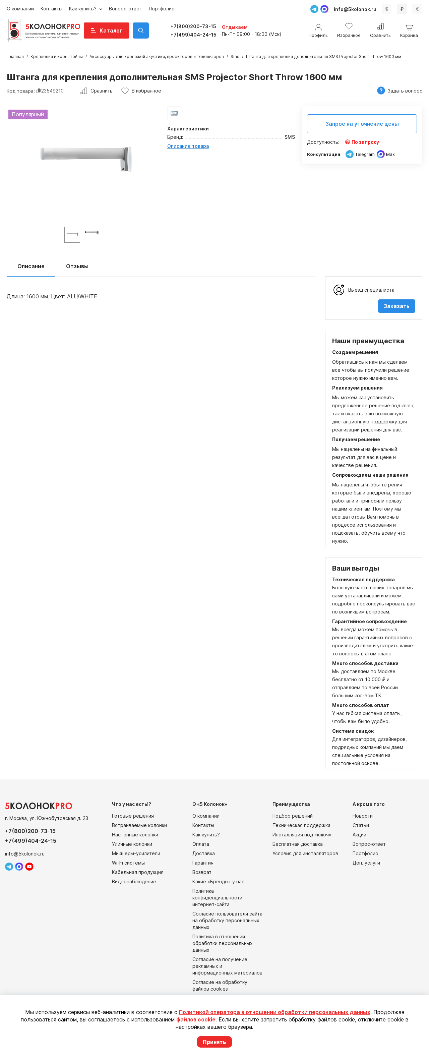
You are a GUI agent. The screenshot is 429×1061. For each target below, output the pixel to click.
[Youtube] (29, 867)
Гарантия (202, 863)
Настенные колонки (135, 834)
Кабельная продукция (138, 872)
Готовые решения (133, 816)
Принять (214, 1042)
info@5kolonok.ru (355, 9)
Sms (235, 56)
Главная (15, 56)
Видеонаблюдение (134, 881)
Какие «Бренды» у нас (218, 881)
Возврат (201, 872)
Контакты (51, 8)
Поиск (141, 30)
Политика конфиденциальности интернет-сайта (217, 897)
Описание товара (188, 146)
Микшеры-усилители (136, 853)
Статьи (361, 825)
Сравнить (101, 91)
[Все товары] (174, 113)
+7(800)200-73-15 (193, 26)
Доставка (203, 853)
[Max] (324, 9)
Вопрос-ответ (125, 8)
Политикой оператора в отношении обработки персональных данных (274, 1012)
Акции (359, 834)
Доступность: (323, 142)
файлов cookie (196, 1019)
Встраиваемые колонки (139, 825)
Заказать (397, 306)
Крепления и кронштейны (56, 56)
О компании (20, 8)
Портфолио (162, 8)
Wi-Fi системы (128, 863)
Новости (363, 816)
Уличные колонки (132, 844)
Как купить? (83, 8)
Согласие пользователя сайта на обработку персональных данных (227, 920)
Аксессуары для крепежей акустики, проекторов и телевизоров (156, 56)
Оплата (200, 844)
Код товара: (21, 91)
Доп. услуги (366, 863)
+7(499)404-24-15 (194, 35)
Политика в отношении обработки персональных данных (222, 943)
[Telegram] (314, 9)
